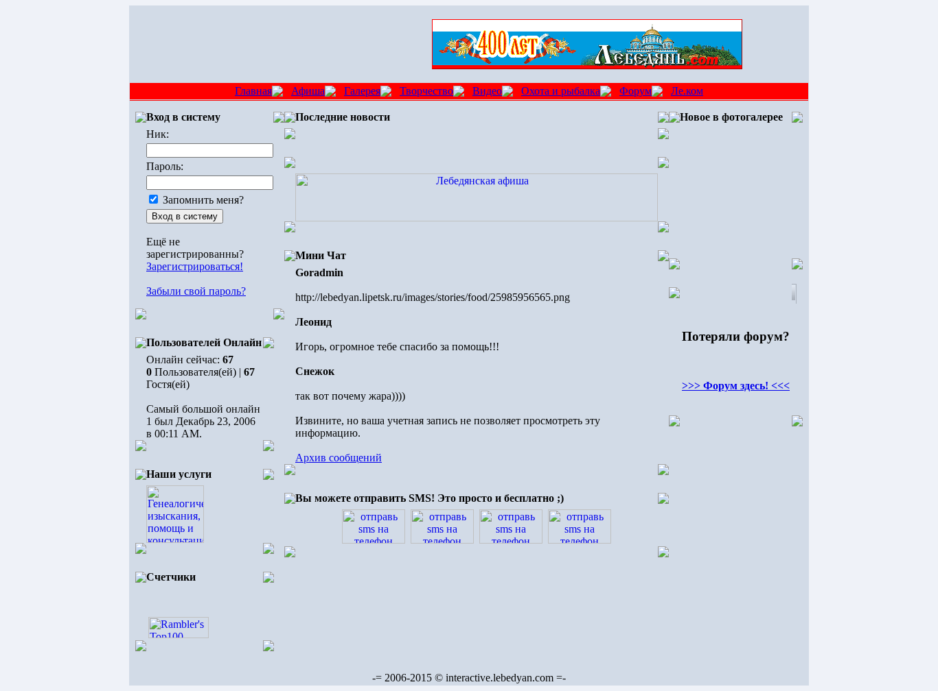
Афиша (308, 91)
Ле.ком (687, 91)
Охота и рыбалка (560, 91)
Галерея (362, 91)
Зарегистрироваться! (194, 266)
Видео (487, 91)
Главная (253, 91)
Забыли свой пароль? (196, 291)
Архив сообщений (338, 457)
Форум (635, 91)
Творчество (426, 91)
